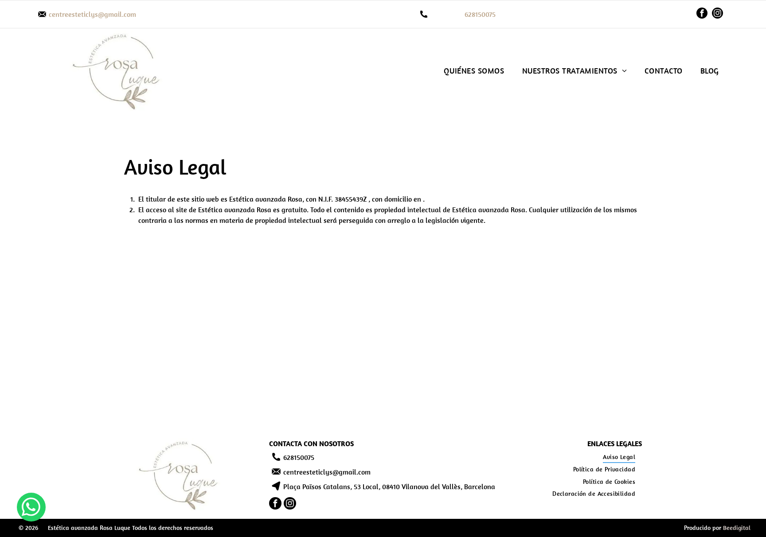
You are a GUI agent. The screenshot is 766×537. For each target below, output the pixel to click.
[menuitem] (474, 71)
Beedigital (736, 528)
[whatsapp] (31, 508)
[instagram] (717, 14)
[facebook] (701, 14)
